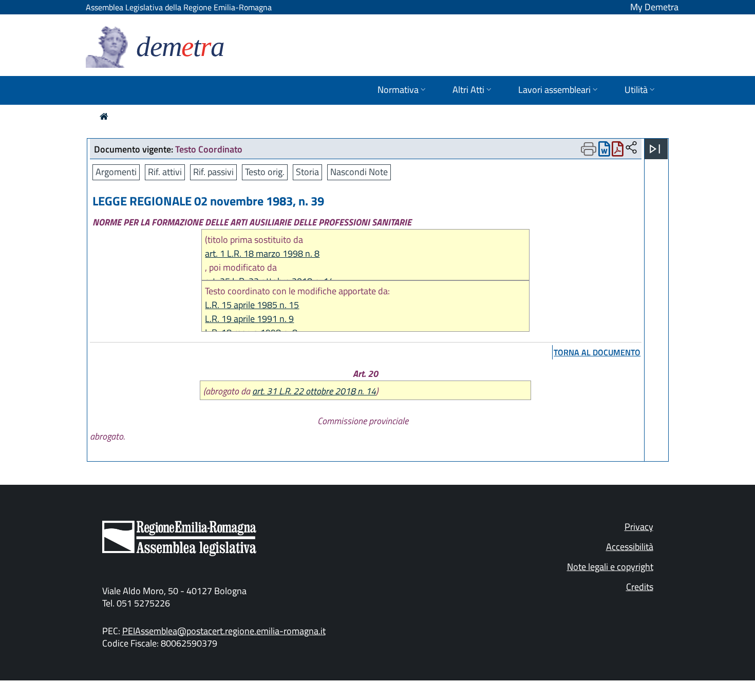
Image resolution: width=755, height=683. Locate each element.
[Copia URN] (631, 148)
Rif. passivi (213, 172)
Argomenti (116, 172)
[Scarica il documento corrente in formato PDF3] (618, 151)
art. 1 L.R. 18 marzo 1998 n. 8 (262, 253)
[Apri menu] (655, 149)
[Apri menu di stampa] (588, 149)
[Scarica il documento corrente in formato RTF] (604, 151)
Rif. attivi (165, 172)
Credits (639, 587)
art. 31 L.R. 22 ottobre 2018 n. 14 (314, 391)
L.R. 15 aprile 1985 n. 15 (252, 305)
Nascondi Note (359, 172)
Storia (307, 172)
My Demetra (654, 7)
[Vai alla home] (104, 116)
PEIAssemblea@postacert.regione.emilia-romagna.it (224, 631)
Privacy (639, 527)
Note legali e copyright (610, 567)
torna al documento (597, 352)
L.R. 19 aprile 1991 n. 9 (249, 319)
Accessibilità (629, 547)
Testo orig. (265, 172)
